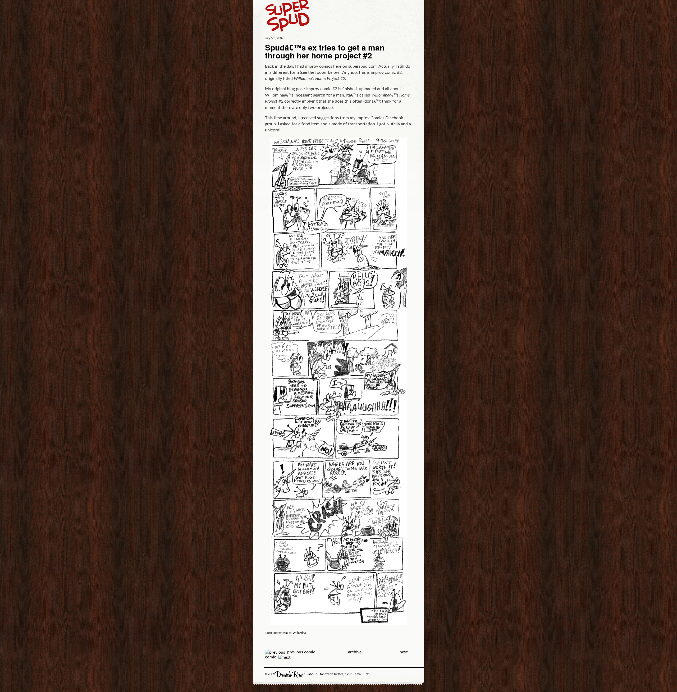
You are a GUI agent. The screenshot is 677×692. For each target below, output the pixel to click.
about (312, 674)
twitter (338, 674)
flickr (348, 674)
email (358, 674)
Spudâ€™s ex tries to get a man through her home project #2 (325, 51)
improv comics (282, 632)
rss (367, 674)
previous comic (301, 652)
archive (355, 652)
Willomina (299, 632)
